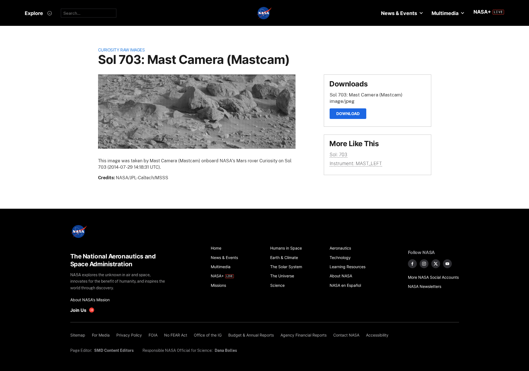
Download (348, 113)
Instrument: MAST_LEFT (356, 163)
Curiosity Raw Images (121, 50)
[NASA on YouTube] (447, 263)
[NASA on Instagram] (424, 263)
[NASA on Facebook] (412, 263)
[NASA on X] (435, 263)
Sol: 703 (338, 154)
